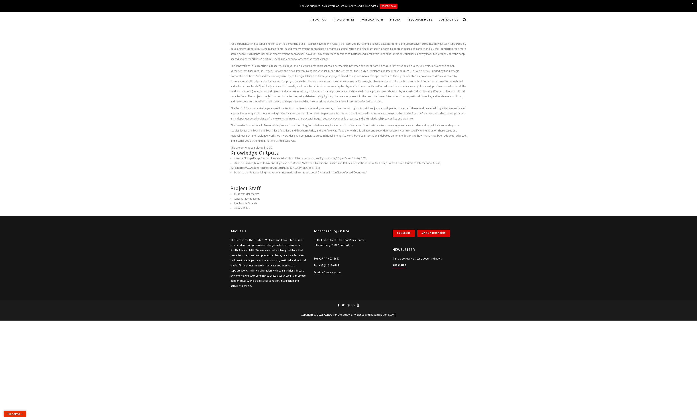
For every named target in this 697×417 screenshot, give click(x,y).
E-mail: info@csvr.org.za (327, 269)
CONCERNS (404, 230)
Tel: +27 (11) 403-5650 (327, 255)
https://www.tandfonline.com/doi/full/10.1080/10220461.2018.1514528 (279, 164)
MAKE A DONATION (433, 230)
